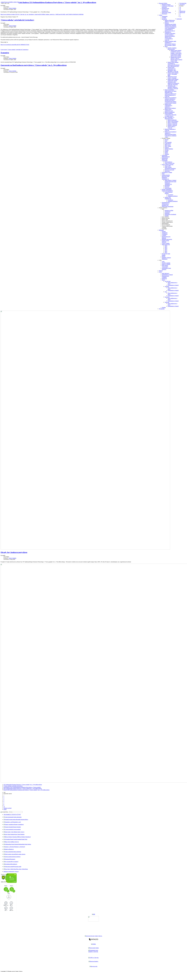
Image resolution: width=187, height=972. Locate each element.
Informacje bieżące (166, 4)
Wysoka (167, 150)
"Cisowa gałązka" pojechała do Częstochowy (17, 20)
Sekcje (163, 280)
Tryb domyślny (182, 3)
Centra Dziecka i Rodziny (169, 192)
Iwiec (166, 141)
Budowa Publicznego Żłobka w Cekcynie (170, 21)
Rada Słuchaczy (165, 273)
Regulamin (167, 185)
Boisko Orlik (165, 219)
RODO (163, 256)
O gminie (164, 17)
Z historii (164, 235)
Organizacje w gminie (167, 172)
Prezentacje (164, 13)
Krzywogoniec (168, 142)
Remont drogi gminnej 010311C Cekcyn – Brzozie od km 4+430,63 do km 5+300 (176, 59)
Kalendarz (167, 213)
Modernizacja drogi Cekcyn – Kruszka (172, 77)
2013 (166, 249)
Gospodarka (164, 160)
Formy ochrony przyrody (167, 164)
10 (4, 806)
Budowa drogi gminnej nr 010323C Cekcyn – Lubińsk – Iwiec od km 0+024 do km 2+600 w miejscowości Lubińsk (176, 53)
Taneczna (167, 302)
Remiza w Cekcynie (172, 123)
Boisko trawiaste (166, 218)
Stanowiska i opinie (166, 12)
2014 (166, 248)
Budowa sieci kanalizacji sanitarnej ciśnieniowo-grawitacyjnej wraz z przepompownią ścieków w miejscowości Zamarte (170, 100)
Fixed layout (182, 11)
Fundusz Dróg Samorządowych (171, 68)
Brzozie (166, 139)
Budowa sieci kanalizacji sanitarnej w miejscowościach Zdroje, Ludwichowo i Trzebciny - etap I (170, 134)
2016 (166, 245)
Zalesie (166, 151)
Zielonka (167, 154)
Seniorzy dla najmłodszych (168, 198)
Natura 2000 (168, 165)
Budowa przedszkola (170, 112)
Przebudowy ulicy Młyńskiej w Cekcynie (173, 70)
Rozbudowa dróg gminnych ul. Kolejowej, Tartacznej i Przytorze (173, 83)
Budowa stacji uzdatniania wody (169, 110)
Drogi (166, 46)
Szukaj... (7, 812)
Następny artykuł (7, 808)
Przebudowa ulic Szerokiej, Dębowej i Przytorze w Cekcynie (173, 87)
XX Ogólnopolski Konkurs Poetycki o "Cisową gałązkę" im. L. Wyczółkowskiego (23, 784)
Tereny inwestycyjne (169, 163)
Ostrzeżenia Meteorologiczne (166, 156)
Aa (180, 7)
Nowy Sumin (168, 146)
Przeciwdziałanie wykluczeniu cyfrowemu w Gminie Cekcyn (170, 115)
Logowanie (179, 18)
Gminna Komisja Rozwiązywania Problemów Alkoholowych (166, 177)
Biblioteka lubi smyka (167, 239)
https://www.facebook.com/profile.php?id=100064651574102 (15, 44)
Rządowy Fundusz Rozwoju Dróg (172, 48)
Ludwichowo (168, 143)
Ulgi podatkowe (168, 162)
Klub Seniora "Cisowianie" (165, 266)
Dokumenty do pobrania (170, 214)
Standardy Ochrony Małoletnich (166, 258)
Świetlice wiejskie (166, 138)
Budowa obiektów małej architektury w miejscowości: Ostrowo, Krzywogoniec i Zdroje (170, 43)
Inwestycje (164, 19)
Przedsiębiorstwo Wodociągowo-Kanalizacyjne (166, 204)
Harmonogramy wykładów (165, 276)
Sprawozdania (168, 188)
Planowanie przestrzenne (167, 206)
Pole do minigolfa (166, 224)
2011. (166, 252)
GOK (163, 261)
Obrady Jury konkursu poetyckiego (14, 552)
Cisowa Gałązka (165, 243)
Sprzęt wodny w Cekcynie (171, 127)
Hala (163, 209)
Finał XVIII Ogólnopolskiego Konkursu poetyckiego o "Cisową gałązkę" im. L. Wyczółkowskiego (26, 789)
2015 (166, 247)
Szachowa (167, 297)
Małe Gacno (167, 144)
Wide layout (182, 12)
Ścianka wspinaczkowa (167, 222)
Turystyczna (167, 281)
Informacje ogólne (169, 210)
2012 (166, 251)
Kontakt (167, 215)
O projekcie (170, 194)
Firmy (163, 173)
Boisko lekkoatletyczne (167, 221)
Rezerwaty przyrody (169, 169)
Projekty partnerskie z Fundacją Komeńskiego (167, 190)
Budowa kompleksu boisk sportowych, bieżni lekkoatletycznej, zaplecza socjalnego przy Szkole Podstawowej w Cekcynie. (170, 93)
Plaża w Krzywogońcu (173, 121)
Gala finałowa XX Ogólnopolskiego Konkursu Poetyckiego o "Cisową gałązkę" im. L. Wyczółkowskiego (57, 2)
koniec (5, 809)
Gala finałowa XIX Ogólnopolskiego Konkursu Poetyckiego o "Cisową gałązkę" (22, 787)
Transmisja (5, 53)
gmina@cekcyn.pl (5, 2)
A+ (180, 16)
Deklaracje (164, 278)
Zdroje (166, 152)
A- (180, 13)
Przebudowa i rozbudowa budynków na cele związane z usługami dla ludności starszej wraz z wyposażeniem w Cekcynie (170, 36)
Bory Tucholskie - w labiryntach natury (169, 118)
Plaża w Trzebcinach (172, 122)
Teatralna (167, 286)
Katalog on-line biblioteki (165, 241)
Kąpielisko (164, 228)
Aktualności (164, 16)
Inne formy (167, 171)
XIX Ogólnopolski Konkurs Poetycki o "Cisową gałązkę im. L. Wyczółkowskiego (23, 788)
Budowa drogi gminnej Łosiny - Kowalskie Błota (173, 74)
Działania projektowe (173, 196)
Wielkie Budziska (169, 148)
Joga (166, 291)
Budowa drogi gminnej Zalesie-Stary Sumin (173, 80)
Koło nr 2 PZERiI (166, 264)
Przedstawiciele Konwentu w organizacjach (165, 10)
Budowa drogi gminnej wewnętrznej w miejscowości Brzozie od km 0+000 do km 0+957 (173, 64)
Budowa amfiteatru (172, 120)
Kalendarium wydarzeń (167, 274)
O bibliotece (164, 234)
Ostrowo (167, 147)
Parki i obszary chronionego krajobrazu (170, 168)
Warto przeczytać (166, 244)
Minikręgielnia (165, 223)
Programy (167, 186)
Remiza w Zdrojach (172, 125)
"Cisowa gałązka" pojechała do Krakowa (13, 786)
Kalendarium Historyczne (165, 158)
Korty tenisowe (165, 217)
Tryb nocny (182, 4)
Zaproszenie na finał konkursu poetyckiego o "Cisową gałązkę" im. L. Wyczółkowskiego (34, 65)
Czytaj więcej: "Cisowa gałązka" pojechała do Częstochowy (14, 49)
